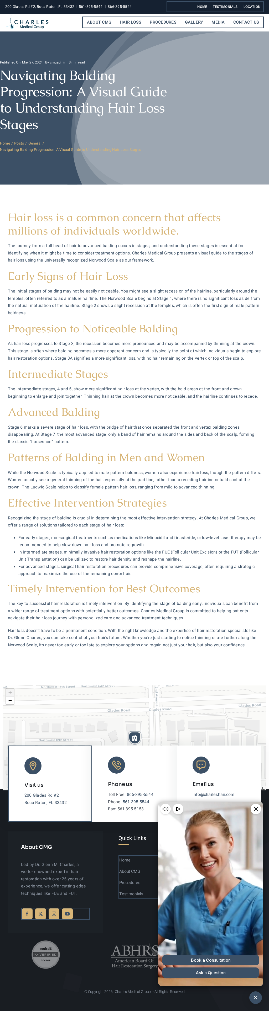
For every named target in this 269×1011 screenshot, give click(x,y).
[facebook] (27, 913)
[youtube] (67, 913)
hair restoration (22, 358)
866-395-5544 (120, 6)
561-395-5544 (91, 6)
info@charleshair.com (214, 794)
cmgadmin (58, 62)
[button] (134, 737)
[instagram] (54, 913)
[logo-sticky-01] (27, 16)
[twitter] (40, 913)
